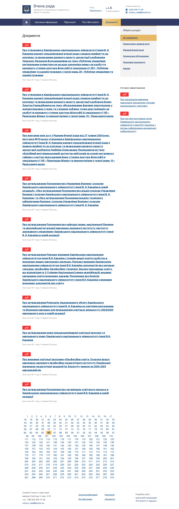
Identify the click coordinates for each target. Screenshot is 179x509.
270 (48, 477)
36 (37, 423)
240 (112, 468)
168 (62, 452)
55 (54, 426)
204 (41, 461)
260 (69, 474)
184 (83, 455)
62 (95, 426)
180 (55, 455)
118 (76, 439)
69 (43, 429)
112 (34, 439)
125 (34, 442)
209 (76, 461)
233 (62, 468)
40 (60, 423)
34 (25, 423)
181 (62, 455)
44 (84, 423)
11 (75, 416)
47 (101, 423)
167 (55, 452)
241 (26, 471)
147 (98, 445)
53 (43, 426)
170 (76, 452)
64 (107, 426)
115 (55, 439)
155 (62, 449)
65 (113, 426)
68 (37, 429)
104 (68, 436)
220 (62, 465)
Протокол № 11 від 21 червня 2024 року (39, 80)
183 (76, 455)
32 (107, 419)
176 (26, 455)
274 (76, 477)
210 (83, 461)
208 (69, 461)
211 (91, 461)
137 (26, 445)
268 (34, 477)
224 (91, 465)
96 (107, 433)
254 (26, 474)
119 (83, 439)
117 (69, 439)
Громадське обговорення (136, 56)
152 (41, 449)
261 (76, 474)
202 (26, 461)
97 (113, 433)
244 (48, 471)
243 (41, 471)
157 (76, 449)
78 (95, 429)
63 (101, 426)
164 (34, 452)
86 (48, 432)
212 (98, 461)
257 (48, 474)
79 (101, 429)
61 (90, 426)
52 (37, 426)
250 (91, 471)
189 (26, 458)
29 (90, 419)
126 (41, 442)
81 (113, 429)
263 (91, 474)
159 (91, 449)
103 (61, 436)
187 (105, 455)
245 (55, 471)
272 (62, 477)
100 (39, 436)
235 (76, 468)
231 (48, 468)
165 (41, 452)
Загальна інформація (46, 22)
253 (112, 471)
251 (98, 471)
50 (25, 426)
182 (69, 455)
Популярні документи (134, 62)
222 (76, 465)
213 (105, 461)
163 (26, 452)
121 (98, 439)
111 (26, 439)
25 (66, 419)
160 (98, 449)
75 (78, 429)
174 (105, 452)
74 (72, 429)
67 (31, 429)
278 (105, 477)
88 (60, 433)
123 (112, 439)
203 (34, 461)
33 (113, 419)
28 (84, 419)
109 (104, 436)
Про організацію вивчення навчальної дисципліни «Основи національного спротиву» (137, 102)
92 (84, 433)
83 (31, 433)
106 (82, 436)
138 (34, 445)
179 (48, 455)
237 (91, 468)
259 (62, 474)
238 (98, 468)
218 (48, 465)
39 (54, 423)
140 (48, 445)
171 (83, 452)
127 (48, 442)
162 (112, 449)
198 (91, 458)
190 (34, 458)
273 (69, 477)
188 (112, 455)
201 (112, 458)
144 (76, 445)
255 (34, 474)
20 (37, 419)
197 (83, 458)
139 (41, 445)
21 (43, 419)
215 (26, 465)
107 (89, 436)
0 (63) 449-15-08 (136, 10)
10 (69, 416)
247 (69, 471)
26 (72, 419)
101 (47, 436)
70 (48, 429)
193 (55, 458)
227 (112, 465)
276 (91, 477)
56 (60, 426)
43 (78, 423)
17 (110, 416)
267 (26, 477)
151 (34, 449)
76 (84, 429)
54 (48, 426)
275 (83, 477)
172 (91, 452)
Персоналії (70, 22)
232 (55, 468)
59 (78, 426)
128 (55, 442)
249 (83, 471)
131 (76, 442)
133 (91, 442)
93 (90, 433)
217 (41, 465)
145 (83, 445)
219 (55, 465)
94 (96, 433)
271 (55, 477)
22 (48, 419)
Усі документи (130, 38)
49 (113, 423)
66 (25, 429)
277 (98, 477)
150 (26, 449)
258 (55, 474)
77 (90, 429)
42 (72, 423)
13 (87, 416)
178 (41, 455)
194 (62, 458)
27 (78, 419)
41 (66, 423)
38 (48, 423)
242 (34, 471)
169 (69, 452)
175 (112, 452)
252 (105, 471)
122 (105, 439)
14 (93, 416)
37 (43, 423)
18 (25, 419)
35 (31, 423)
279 (112, 477)
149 (112, 445)
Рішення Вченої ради (133, 50)
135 (105, 442)
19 (31, 419)
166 (48, 452)
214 (112, 461)
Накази (126, 68)
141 (55, 445)
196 (76, 458)
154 (55, 449)
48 (107, 423)
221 (69, 465)
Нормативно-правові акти (136, 44)
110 (111, 436)
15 (99, 416)
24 (60, 419)
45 (90, 423)
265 (105, 474)
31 (101, 419)
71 (54, 429)
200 (105, 458)
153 (48, 449)
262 (83, 474)
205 (48, 461)
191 (41, 458)
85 (42, 433)
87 (54, 433)
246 (62, 471)
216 (34, 465)
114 (48, 439)
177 (34, 455)
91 (78, 433)
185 (91, 455)
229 (34, 468)
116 (62, 439)
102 (54, 436)
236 (83, 468)
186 (98, 455)
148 (105, 445)
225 (98, 465)
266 (112, 474)
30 (95, 419)
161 (105, 449)
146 (91, 445)
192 (48, 458)
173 (98, 452)
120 (91, 439)
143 (69, 445)
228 (26, 468)
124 (26, 442)
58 (72, 426)
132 (83, 442)
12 (81, 416)
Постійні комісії (90, 22)
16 (104, 416)
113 (41, 439)
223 (83, 465)
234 (69, 468)
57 (66, 426)
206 (55, 461)
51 (31, 426)
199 (98, 458)
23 (54, 419)
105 (75, 436)
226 (105, 465)
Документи (111, 22)
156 (69, 449)
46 (95, 423)
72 (60, 429)
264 (98, 474)
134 (98, 442)
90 (72, 433)
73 (66, 429)
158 (83, 449)
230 (41, 468)
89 (66, 433)
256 (41, 474)
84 (37, 433)
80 (107, 429)
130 (69, 442)
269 (41, 477)
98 (27, 436)
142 (62, 445)
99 (33, 436)
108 (96, 436)
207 (62, 461)
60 (84, 426)
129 (62, 442)
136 (112, 442)
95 (101, 433)
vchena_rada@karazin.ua (139, 12)
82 (25, 433)
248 (76, 471)
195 (69, 458)
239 (105, 468)
